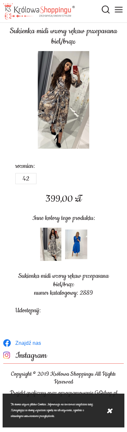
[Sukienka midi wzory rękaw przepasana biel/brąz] (63, 100)
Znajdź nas (28, 343)
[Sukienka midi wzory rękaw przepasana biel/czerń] (51, 244)
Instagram (31, 355)
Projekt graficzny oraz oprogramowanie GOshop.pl (64, 393)
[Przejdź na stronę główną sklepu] (39, 11)
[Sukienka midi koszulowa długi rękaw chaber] (76, 244)
